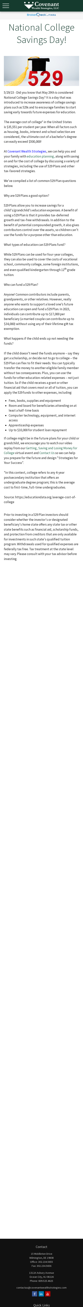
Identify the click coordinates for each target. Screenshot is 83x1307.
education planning (40, 156)
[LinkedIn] (41, 1293)
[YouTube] (47, 1293)
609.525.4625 (45, 1281)
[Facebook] (34, 1293)
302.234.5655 (45, 1262)
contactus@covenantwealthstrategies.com (41, 1287)
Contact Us (47, 453)
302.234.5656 (44, 1266)
